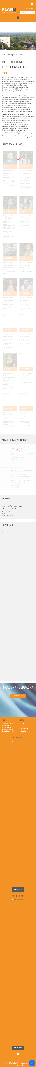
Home (22, 723)
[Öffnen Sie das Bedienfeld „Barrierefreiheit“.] (32, 1063)
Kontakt (23, 731)
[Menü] (31, 4)
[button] (27, 8)
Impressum (24, 726)
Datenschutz (24, 728)
